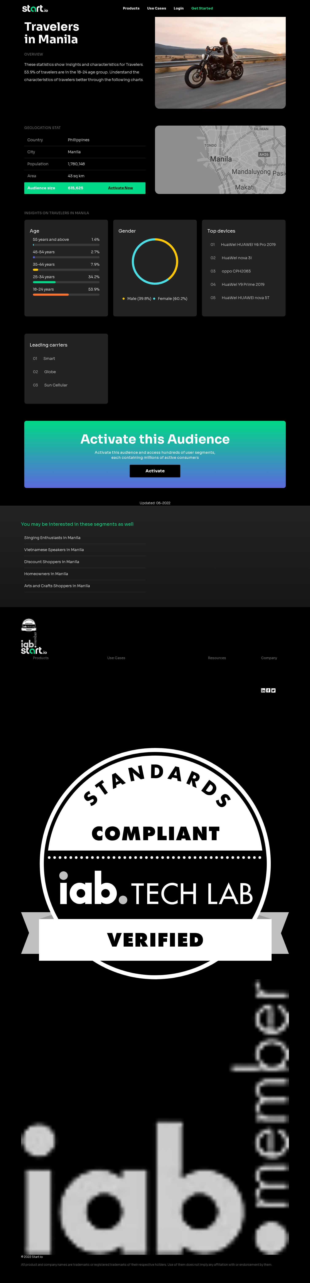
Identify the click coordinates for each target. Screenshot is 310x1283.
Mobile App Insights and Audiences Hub (141, 675)
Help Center (215, 700)
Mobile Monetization (125, 692)
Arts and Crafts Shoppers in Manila (57, 586)
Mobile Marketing (122, 683)
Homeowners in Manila (46, 574)
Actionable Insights (49, 717)
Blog (209, 675)
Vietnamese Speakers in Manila (54, 549)
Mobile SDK (43, 708)
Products (131, 8)
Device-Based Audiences (54, 675)
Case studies (216, 666)
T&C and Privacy (218, 683)
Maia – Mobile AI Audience (55, 666)
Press (266, 683)
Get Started (202, 8)
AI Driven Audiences (50, 683)
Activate (155, 471)
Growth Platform (47, 700)
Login (179, 8)
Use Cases (156, 8)
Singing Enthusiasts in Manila (52, 537)
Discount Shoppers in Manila (51, 562)
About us (268, 666)
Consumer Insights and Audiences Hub (140, 666)
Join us (267, 675)
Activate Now (120, 188)
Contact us (214, 692)
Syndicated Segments (52, 692)
